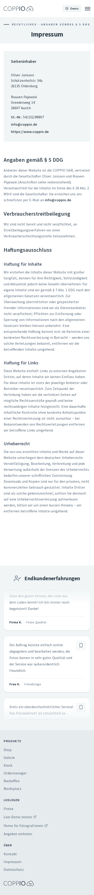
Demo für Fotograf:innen (23, 825)
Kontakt (10, 854)
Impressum (12, 861)
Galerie (9, 757)
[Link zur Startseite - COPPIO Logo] (18, 8)
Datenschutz (14, 869)
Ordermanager (15, 773)
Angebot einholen (18, 833)
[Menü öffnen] (87, 8)
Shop (8, 749)
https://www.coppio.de (30, 131)
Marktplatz (12, 788)
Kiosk (8, 765)
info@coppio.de (24, 124)
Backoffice (12, 780)
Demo (74, 8)
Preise (8, 808)
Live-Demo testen (18, 817)
